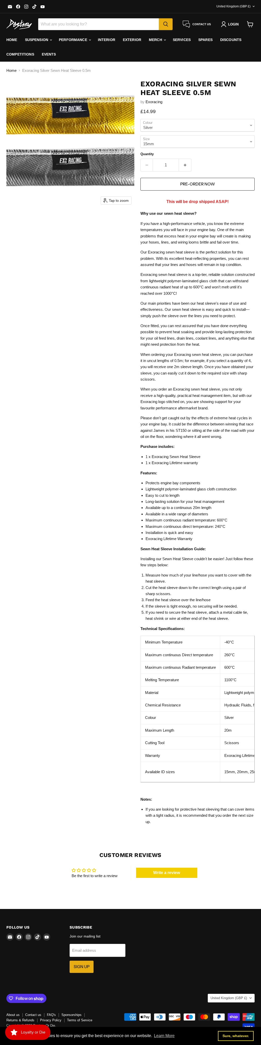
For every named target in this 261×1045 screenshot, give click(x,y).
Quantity (147, 154)
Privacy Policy (50, 1020)
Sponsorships (71, 1015)
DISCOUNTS (230, 40)
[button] (231, 24)
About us (13, 1015)
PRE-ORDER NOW (197, 184)
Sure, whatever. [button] (236, 1036)
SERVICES (182, 40)
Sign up (81, 966)
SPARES (205, 40)
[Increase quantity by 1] (185, 165)
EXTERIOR (132, 40)
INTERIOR (106, 40)
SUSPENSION (37, 40)
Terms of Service (79, 1020)
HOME (11, 40)
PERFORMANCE (73, 40)
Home (11, 70)
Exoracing (154, 102)
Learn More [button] (164, 1036)
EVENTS (49, 54)
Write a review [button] (166, 872)
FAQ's (51, 1015)
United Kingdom (233, 6)
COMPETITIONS (20, 54)
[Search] (166, 24)
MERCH (156, 40)
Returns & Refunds (20, 1020)
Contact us (33, 1015)
